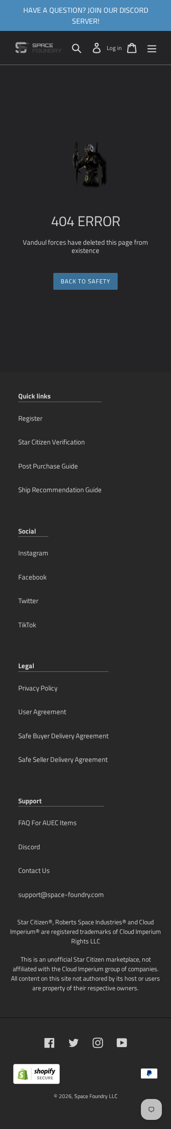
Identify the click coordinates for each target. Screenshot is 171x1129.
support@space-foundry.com (61, 894)
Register (30, 418)
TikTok (27, 625)
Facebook (32, 577)
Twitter (28, 600)
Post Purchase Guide (48, 466)
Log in (114, 47)
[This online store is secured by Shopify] (36, 1077)
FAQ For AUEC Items (47, 822)
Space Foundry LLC (96, 1096)
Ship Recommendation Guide (60, 489)
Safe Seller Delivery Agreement (63, 759)
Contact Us (34, 870)
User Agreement (42, 711)
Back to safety (86, 281)
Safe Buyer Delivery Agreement (63, 736)
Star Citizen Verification (51, 442)
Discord (29, 847)
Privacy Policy (37, 688)
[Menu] (152, 48)
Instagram (33, 553)
